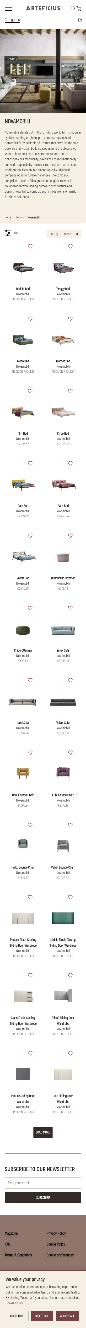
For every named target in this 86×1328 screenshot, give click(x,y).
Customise (17, 1316)
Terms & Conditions (18, 1255)
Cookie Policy (56, 1244)
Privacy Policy (56, 1233)
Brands (20, 217)
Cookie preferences (60, 1255)
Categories (12, 19)
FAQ (7, 1244)
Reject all (42, 1316)
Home (8, 217)
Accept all (67, 1316)
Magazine (11, 1233)
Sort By (54, 234)
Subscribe (43, 1198)
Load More (43, 1132)
